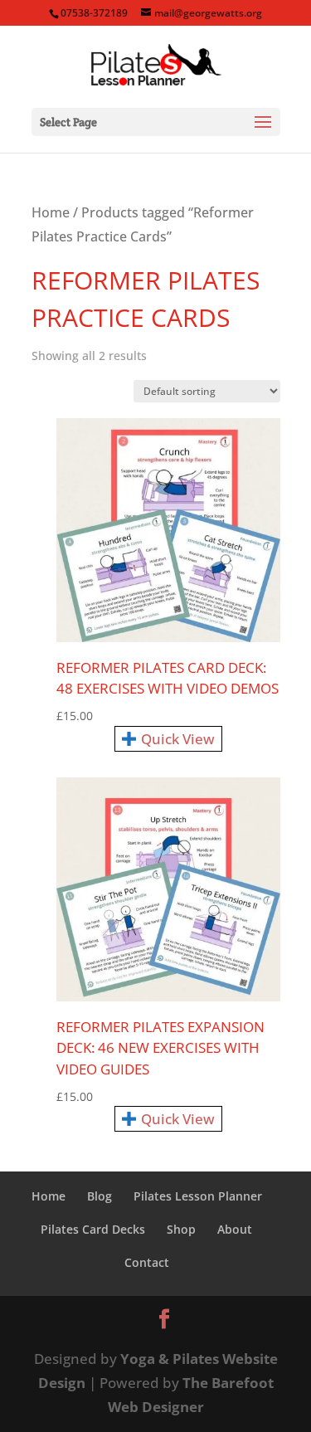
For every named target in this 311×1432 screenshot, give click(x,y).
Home (51, 212)
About (234, 1229)
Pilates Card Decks (93, 1229)
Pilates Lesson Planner (198, 1196)
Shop (181, 1229)
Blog (99, 1196)
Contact (146, 1262)
